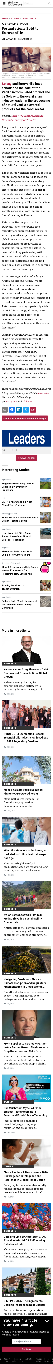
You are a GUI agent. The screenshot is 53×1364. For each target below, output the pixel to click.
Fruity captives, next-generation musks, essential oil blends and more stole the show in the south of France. (26, 1314)
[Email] (5, 410)
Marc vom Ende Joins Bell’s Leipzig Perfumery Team (17, 553)
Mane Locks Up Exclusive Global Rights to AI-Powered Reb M (23, 791)
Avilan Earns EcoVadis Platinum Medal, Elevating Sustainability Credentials (23, 918)
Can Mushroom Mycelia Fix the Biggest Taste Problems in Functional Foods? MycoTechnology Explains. (26, 1111)
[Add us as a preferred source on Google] (33, 410)
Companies (9, 1166)
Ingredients (29, 18)
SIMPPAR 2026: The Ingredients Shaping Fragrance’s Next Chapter (24, 1302)
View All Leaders (27, 458)
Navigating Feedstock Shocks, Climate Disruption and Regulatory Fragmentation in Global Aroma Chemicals (25, 983)
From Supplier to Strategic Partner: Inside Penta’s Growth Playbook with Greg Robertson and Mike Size (26, 1047)
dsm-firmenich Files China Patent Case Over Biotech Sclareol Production (16, 536)
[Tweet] (26, 410)
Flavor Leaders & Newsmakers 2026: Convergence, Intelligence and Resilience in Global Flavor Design (26, 1176)
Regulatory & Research (11, 563)
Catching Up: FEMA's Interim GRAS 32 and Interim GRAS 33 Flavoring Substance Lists (25, 1240)
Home (5, 18)
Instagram (11, 401)
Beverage (8, 1102)
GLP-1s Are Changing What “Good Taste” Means (17, 503)
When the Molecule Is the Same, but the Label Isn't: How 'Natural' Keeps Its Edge (25, 854)
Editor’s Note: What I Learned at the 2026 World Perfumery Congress (19, 604)
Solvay (7, 84)
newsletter (43, 393)
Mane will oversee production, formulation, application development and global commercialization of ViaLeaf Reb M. (26, 802)
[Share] (12, 410)
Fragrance (6, 548)
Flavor (15, 18)
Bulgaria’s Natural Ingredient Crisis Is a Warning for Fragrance (18, 487)
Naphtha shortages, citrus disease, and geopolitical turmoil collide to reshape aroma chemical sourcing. (26, 995)
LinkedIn (27, 401)
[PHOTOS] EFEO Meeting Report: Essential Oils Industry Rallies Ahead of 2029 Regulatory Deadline (26, 737)
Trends (5, 498)
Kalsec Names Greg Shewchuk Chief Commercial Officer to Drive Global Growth (26, 673)
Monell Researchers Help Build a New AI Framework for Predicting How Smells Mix (20, 570)
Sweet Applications (9, 514)
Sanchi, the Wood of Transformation (13, 587)
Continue (26, 1349)
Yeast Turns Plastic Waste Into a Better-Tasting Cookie (20, 519)
